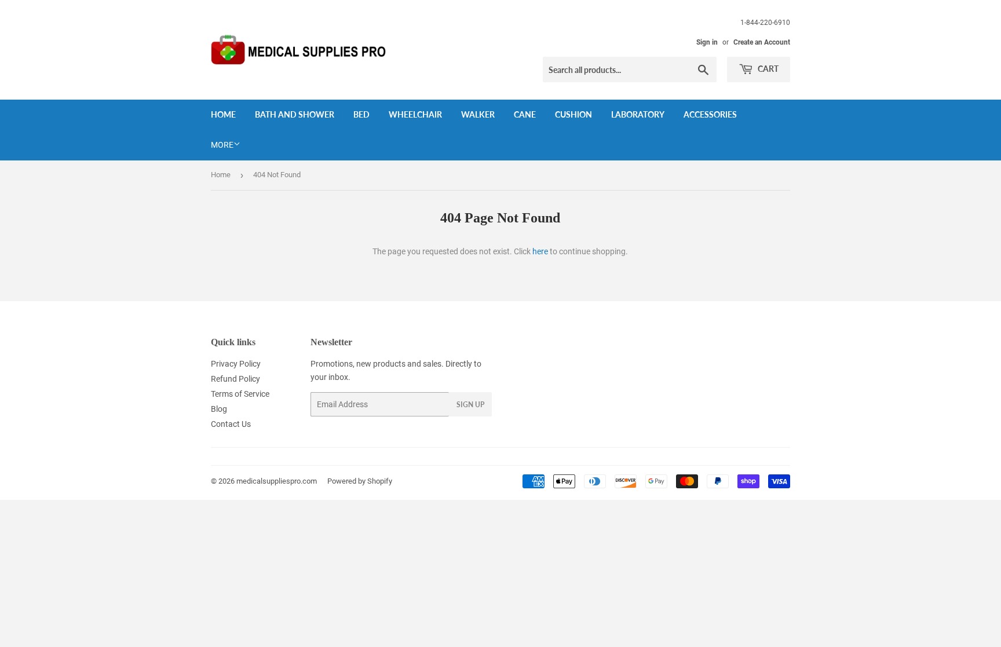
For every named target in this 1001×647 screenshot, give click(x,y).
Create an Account (761, 42)
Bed (361, 114)
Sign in (707, 42)
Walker (478, 114)
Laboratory (637, 114)
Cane (525, 114)
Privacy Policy (236, 363)
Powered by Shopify (359, 481)
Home (223, 114)
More (222, 144)
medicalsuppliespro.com (276, 481)
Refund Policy (235, 378)
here (540, 251)
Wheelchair (415, 114)
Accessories (710, 114)
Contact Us (231, 424)
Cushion (573, 114)
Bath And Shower (294, 114)
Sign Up (470, 404)
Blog (219, 409)
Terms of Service (240, 394)
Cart (767, 69)
